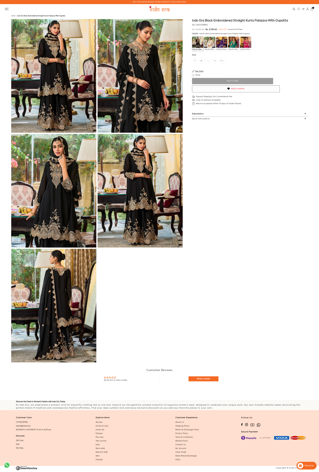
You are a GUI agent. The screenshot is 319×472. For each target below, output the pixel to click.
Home (13, 16)
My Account (180, 448)
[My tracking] (303, 9)
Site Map (19, 448)
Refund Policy (181, 441)
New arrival (101, 441)
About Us (179, 422)
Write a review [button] (203, 379)
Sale (17, 444)
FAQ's (178, 460)
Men (98, 456)
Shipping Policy (182, 426)
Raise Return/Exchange (186, 456)
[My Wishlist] (298, 9)
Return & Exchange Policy (187, 430)
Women (99, 422)
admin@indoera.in (23, 426)
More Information (201, 119)
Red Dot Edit (102, 452)
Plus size (99, 437)
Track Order (180, 452)
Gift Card (19, 440)
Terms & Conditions (184, 437)
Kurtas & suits (102, 426)
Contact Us (180, 445)
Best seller (100, 448)
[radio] (197, 44)
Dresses (99, 433)
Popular (99, 460)
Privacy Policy (181, 433)
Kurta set (100, 430)
